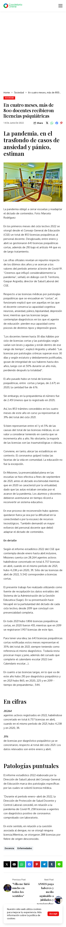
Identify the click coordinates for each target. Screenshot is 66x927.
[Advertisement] (33, 51)
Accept (53, 913)
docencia (9, 848)
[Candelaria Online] (13, 6)
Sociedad (19, 92)
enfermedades (24, 848)
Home (7, 92)
